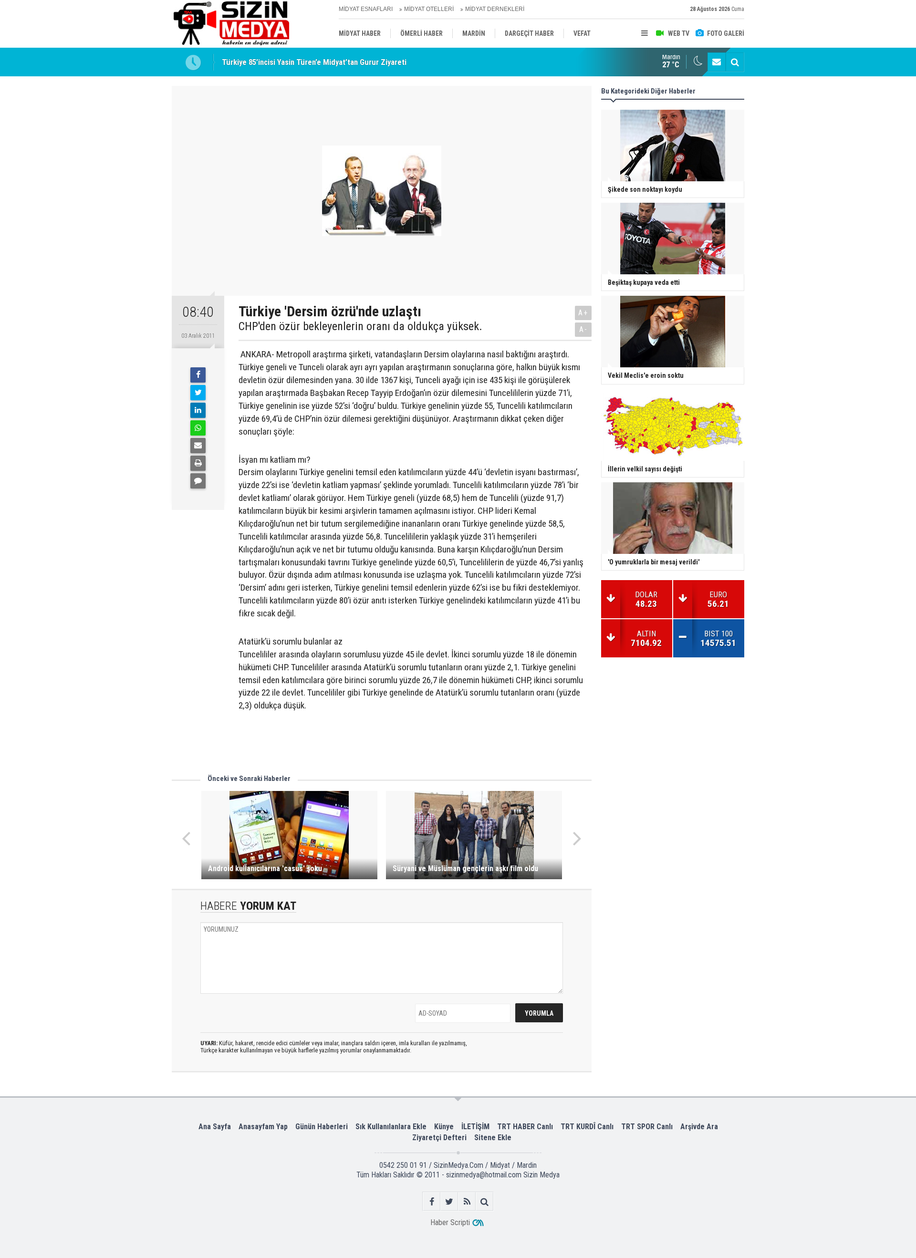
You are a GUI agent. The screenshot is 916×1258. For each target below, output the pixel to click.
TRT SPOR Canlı (647, 1126)
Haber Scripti (450, 1222)
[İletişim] (717, 62)
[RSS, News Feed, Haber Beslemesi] (467, 1201)
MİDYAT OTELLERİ (429, 9)
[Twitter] (198, 392)
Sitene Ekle (492, 1137)
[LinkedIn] (198, 410)
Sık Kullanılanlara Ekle (391, 1126)
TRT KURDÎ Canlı (587, 1126)
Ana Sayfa (214, 1126)
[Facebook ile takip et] (431, 1201)
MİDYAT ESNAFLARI (366, 9)
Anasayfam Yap (263, 1126)
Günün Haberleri (321, 1126)
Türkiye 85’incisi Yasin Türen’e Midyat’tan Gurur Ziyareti (314, 62)
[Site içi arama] (735, 62)
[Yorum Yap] (198, 481)
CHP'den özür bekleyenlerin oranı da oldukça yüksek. (360, 326)
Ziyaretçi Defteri (439, 1137)
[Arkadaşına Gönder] (198, 445)
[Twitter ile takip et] (449, 1201)
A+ (583, 312)
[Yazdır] (198, 463)
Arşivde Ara (699, 1126)
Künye (444, 1126)
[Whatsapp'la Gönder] (198, 428)
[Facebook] (198, 375)
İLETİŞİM (475, 1126)
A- (583, 329)
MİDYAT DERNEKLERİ (494, 9)
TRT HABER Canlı (525, 1126)
